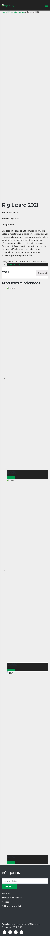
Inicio (4, 12)
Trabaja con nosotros (12, 897)
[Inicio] (8, 5)
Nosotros (6, 893)
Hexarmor (41, 261)
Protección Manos (16, 12)
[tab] (27, 264)
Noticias (5, 902)
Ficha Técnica (13, 264)
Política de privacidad (11, 906)
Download (42, 273)
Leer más (11, 477)
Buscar (7, 886)
